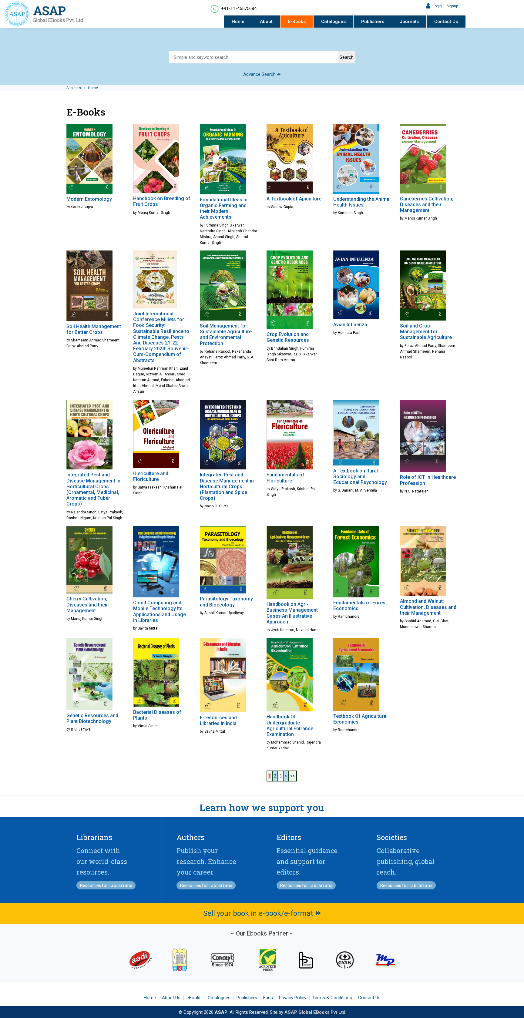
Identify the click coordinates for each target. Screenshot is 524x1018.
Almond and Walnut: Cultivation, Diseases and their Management (428, 607)
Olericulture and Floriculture (150, 476)
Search (347, 57)
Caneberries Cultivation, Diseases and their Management (426, 204)
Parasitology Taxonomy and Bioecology (226, 601)
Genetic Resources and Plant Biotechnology (92, 718)
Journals (409, 21)
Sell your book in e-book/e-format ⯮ (262, 913)
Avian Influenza (350, 325)
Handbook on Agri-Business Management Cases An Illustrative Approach (292, 613)
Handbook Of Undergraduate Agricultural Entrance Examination (290, 725)
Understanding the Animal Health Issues (362, 202)
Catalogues (333, 21)
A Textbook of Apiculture (294, 199)
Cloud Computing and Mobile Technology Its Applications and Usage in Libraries (159, 611)
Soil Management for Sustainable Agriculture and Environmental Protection (226, 334)
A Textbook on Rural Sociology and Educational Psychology (360, 476)
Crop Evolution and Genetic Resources (288, 337)
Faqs (268, 997)
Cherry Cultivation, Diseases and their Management (87, 604)
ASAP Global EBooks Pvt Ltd (314, 1012)
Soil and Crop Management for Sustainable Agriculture (426, 331)
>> (292, 776)
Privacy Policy (292, 997)
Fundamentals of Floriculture (285, 477)
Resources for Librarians (106, 885)
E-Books (297, 21)
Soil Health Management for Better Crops (93, 329)
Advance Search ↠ (262, 74)
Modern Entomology (89, 199)
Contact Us (446, 21)
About (266, 21)
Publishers (372, 21)
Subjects (74, 88)
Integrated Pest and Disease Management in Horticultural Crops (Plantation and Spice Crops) (227, 486)
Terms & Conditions (332, 997)
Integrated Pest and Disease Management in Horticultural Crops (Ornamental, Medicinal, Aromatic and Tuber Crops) (93, 489)
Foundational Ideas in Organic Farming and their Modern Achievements (223, 208)
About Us (171, 997)
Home (238, 21)
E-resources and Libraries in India (218, 720)
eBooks (194, 997)
